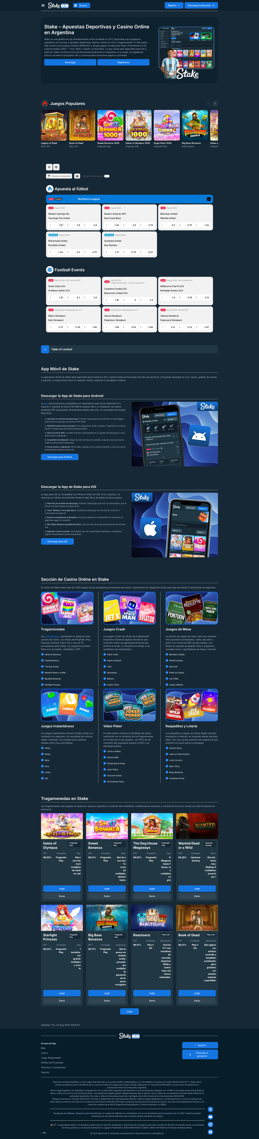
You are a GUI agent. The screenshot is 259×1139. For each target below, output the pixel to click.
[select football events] (56, 167)
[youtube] (210, 1117)
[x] (210, 1109)
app (46, 403)
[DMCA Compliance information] (45, 1133)
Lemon (44, 1053)
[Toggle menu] (43, 5)
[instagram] (210, 1124)
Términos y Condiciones (53, 1067)
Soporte (45, 1072)
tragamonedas (52, 636)
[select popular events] (49, 167)
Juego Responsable (51, 1057)
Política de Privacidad (52, 1062)
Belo (43, 1048)
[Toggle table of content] (45, 349)
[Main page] (58, 5)
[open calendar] (77, 176)
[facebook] (210, 1132)
